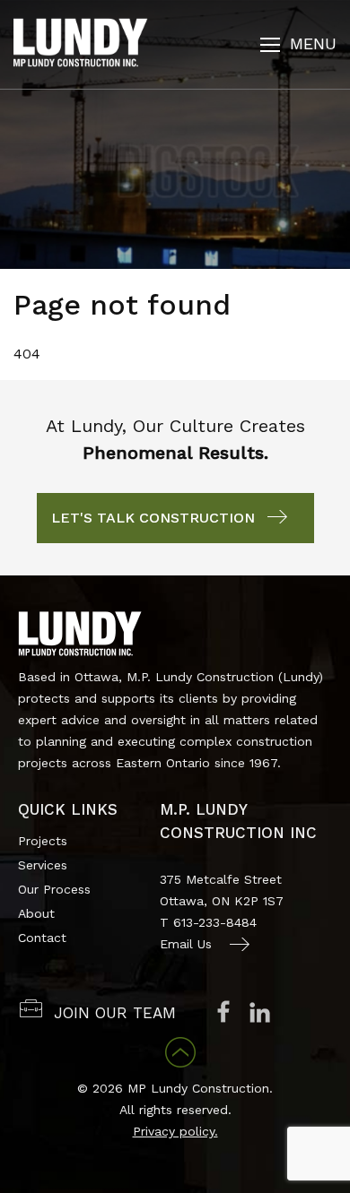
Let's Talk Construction (153, 517)
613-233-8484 (215, 922)
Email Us (186, 944)
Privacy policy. (175, 1131)
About (36, 913)
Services (42, 865)
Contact (42, 937)
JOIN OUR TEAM (115, 1013)
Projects (42, 841)
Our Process (54, 889)
